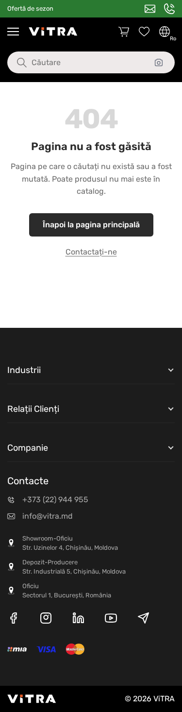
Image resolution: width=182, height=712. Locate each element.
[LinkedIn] (78, 619)
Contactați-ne (91, 251)
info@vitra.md (47, 516)
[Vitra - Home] (53, 31)
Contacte (28, 481)
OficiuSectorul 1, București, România (66, 590)
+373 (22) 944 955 (55, 499)
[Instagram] (46, 619)
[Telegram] (143, 619)
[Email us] (150, 8)
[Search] (14, 62)
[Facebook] (13, 619)
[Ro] (164, 31)
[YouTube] (111, 619)
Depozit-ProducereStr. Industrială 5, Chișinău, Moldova (74, 567)
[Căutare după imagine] (158, 62)
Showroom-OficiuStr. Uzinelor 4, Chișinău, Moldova (70, 543)
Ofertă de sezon (30, 8)
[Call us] (169, 8)
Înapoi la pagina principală (91, 224)
